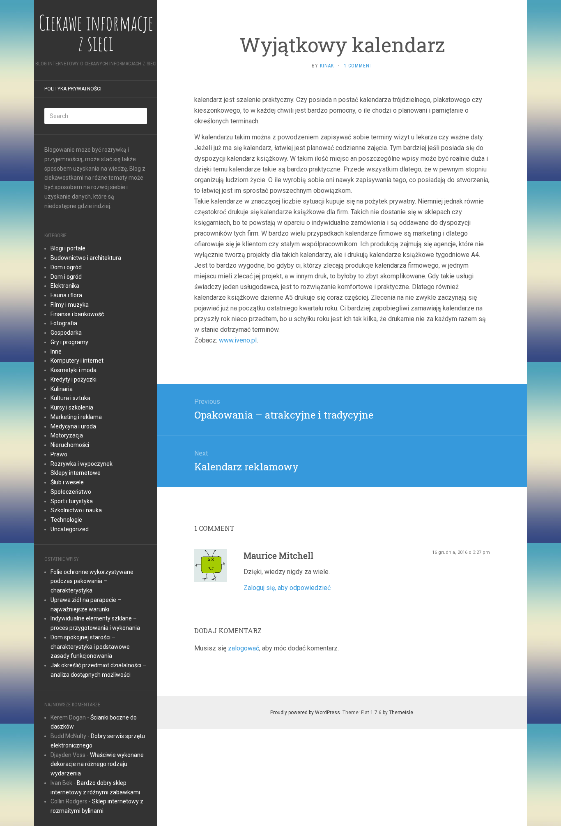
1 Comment (358, 66)
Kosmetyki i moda (74, 370)
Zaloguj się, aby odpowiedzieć (287, 588)
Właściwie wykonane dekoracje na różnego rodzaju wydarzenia (97, 764)
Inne (56, 351)
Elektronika (65, 285)
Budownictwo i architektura (86, 258)
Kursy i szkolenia (72, 407)
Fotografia (64, 323)
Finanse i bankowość (77, 314)
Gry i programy (69, 342)
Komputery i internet (77, 360)
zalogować (243, 648)
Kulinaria (62, 389)
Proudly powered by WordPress (305, 712)
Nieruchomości (70, 445)
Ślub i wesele (67, 482)
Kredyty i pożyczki (74, 379)
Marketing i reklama (76, 417)
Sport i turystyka (72, 501)
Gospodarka (66, 332)
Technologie (66, 519)
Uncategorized (70, 529)
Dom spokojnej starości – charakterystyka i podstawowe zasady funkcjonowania (90, 646)
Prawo (59, 454)
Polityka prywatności (72, 89)
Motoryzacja (67, 435)
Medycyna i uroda (73, 426)
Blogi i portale (68, 248)
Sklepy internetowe (76, 473)
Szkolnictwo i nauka (76, 510)
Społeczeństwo (71, 491)
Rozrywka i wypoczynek (82, 463)
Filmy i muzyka (70, 304)
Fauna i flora (66, 295)
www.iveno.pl (238, 340)
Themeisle (401, 712)
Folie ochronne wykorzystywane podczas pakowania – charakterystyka (92, 581)
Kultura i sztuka (70, 398)
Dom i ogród (66, 267)
